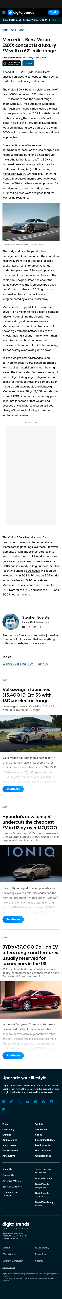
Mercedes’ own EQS (15, 173)
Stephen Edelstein (13, 57)
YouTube (27, 1101)
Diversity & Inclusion (12, 1260)
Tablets (39, 1124)
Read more (13, 789)
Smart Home (9, 1145)
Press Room (41, 1254)
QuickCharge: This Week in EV (17, 663)
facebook (23, 627)
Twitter (19, 1101)
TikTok (35, 1101)
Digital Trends (17, 16)
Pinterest (43, 1101)
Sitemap (39, 1260)
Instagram (11, 1101)
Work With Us (9, 1254)
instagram (29, 627)
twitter (40, 627)
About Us (7, 1169)
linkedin (35, 627)
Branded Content (44, 1178)
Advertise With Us (11, 1180)
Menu (4, 12)
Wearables (41, 1129)
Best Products (42, 1145)
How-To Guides (43, 1150)
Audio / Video (9, 1140)
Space (38, 1135)
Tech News (43, 663)
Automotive (8, 1156)
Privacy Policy (42, 1247)
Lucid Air (35, 103)
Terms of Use (8, 1267)
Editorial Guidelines (12, 1186)
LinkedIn (51, 1101)
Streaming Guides (45, 1140)
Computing (8, 1129)
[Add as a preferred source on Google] (11, 63)
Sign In (53, 12)
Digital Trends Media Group (17, 1278)
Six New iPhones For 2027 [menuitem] (35, 20)
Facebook (3, 1101)
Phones (6, 1124)
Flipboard (3, 1109)
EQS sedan (33, 570)
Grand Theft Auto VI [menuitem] (11, 20)
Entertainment (10, 1150)
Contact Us (8, 1175)
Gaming (6, 1135)
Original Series (43, 1156)
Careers (6, 1247)
